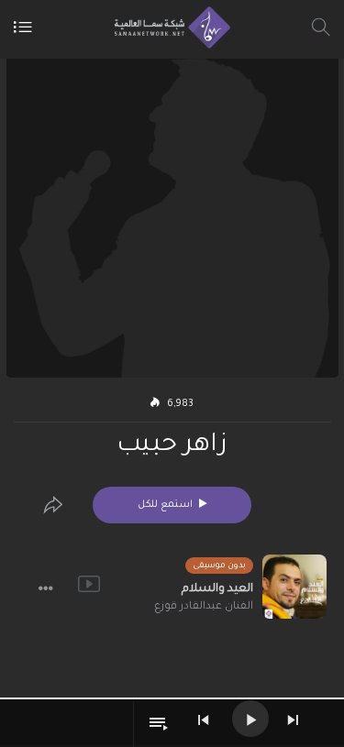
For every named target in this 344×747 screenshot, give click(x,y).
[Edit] (53, 505)
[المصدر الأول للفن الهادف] (167, 27)
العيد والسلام (217, 589)
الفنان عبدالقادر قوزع (203, 607)
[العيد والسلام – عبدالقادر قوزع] (294, 587)
